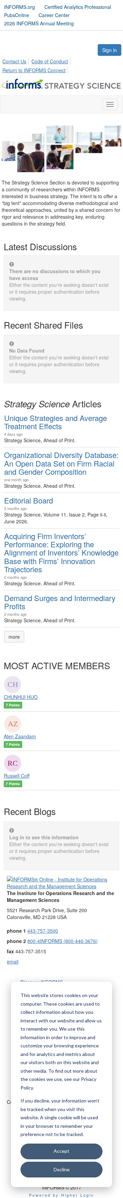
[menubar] (61, 65)
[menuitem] (16, 60)
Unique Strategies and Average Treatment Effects (55, 421)
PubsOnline (16, 15)
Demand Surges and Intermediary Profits (59, 601)
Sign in (109, 50)
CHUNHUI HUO (21, 696)
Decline (62, 1169)
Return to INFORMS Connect (34, 70)
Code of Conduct (49, 61)
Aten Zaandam (20, 736)
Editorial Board (28, 500)
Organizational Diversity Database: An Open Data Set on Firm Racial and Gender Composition (61, 462)
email (12, 961)
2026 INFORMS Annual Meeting (39, 23)
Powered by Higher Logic (61, 1195)
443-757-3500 (42, 930)
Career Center (54, 15)
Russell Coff (16, 775)
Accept (61, 1151)
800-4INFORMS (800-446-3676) (62, 941)
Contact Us (14, 61)
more (14, 636)
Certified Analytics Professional (77, 6)
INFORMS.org (19, 6)
